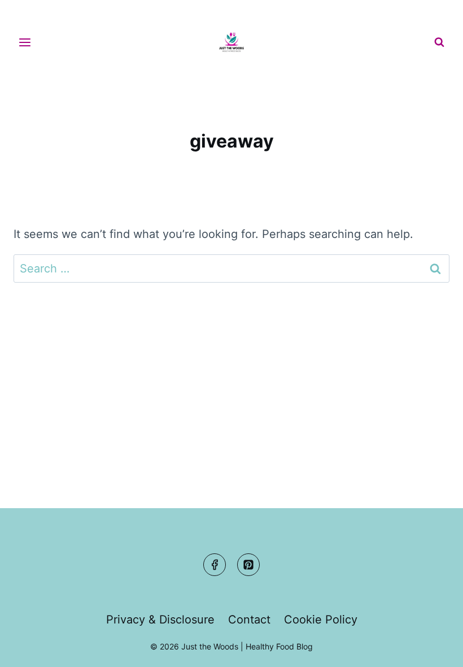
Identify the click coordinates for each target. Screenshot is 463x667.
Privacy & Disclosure (160, 619)
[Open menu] (25, 42)
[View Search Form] (439, 42)
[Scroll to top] (433, 648)
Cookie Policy (320, 619)
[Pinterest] (248, 564)
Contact (249, 619)
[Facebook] (214, 564)
